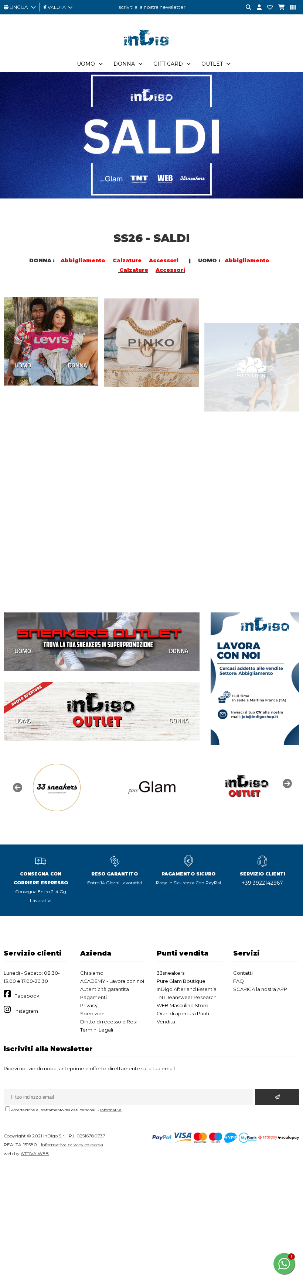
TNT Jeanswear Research (187, 997)
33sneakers (170, 973)
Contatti (243, 973)
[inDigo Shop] (151, 51)
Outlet (212, 64)
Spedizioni (93, 1013)
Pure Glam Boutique (181, 981)
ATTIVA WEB (35, 1153)
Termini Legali (96, 1030)
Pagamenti (93, 997)
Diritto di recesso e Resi (108, 1022)
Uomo (86, 64)
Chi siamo (91, 973)
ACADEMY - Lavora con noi (112, 981)
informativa (111, 1110)
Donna (124, 64)
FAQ (238, 981)
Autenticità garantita (104, 989)
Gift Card (168, 64)
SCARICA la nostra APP (260, 989)
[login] (256, 7)
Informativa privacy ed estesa (72, 1144)
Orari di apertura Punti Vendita (183, 1018)
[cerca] (245, 7)
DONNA (77, 365)
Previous (16, 787)
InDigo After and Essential (187, 989)
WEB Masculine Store (182, 1005)
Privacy (89, 1005)
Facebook (27, 996)
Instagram (26, 1011)
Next (286, 783)
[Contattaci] (267, 7)
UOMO (23, 365)
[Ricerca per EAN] (290, 7)
